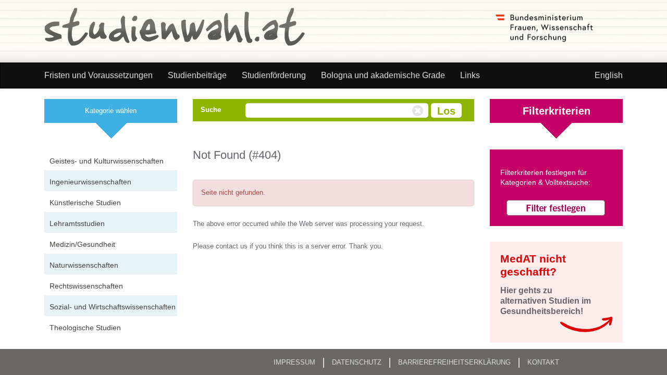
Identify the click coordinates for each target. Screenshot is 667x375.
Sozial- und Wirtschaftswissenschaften (113, 307)
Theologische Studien (85, 327)
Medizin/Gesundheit (82, 244)
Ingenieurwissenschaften (90, 182)
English (609, 75)
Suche (211, 110)
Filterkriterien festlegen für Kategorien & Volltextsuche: (545, 177)
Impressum (294, 362)
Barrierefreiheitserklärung (454, 362)
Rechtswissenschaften (86, 286)
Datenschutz (356, 362)
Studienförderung (274, 75)
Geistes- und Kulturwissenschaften (107, 161)
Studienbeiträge (197, 75)
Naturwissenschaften (84, 265)
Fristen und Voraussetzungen (98, 75)
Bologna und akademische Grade (383, 75)
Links (470, 75)
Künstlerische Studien (85, 202)
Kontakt (543, 362)
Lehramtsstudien (77, 223)
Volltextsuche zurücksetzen (419, 111)
